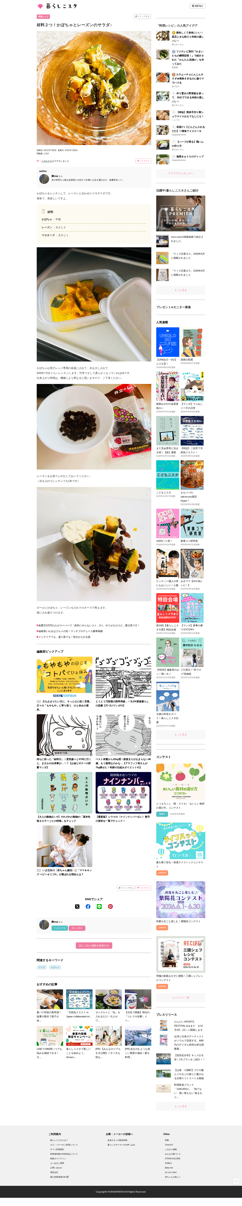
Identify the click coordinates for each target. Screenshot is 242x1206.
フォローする (60, 928)
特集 (167, 1140)
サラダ (42, 967)
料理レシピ (43, 16)
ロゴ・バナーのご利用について (64, 1145)
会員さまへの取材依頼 (117, 1140)
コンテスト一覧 (180, 997)
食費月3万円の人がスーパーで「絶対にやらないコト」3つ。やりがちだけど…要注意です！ (89, 625)
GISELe (168, 1163)
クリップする (143, 16)
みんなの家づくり (173, 1154)
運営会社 (54, 1172)
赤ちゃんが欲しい (173, 1177)
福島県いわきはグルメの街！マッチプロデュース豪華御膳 (71, 631)
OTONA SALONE (172, 1158)
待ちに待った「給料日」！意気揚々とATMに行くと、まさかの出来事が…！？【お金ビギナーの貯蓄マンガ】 (64, 763)
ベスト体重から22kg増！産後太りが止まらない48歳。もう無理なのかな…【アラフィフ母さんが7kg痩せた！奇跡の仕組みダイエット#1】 (123, 763)
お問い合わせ (56, 1168)
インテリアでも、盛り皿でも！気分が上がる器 (64, 636)
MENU (198, 6)
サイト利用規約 (57, 1149)
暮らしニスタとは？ (59, 1140)
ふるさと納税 (171, 1149)
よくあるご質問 (57, 1163)
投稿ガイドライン (58, 1158)
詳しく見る (77, 928)
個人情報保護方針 (58, 1177)
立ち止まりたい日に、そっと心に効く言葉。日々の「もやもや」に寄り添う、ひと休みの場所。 (64, 705)
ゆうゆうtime (171, 1172)
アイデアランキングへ (180, 173)
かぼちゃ (55, 967)
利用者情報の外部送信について (64, 1154)
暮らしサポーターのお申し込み (121, 1145)
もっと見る (181, 290)
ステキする (144, 161)
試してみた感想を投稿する (94, 945)
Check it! (169, 1145)
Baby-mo (169, 1168)
